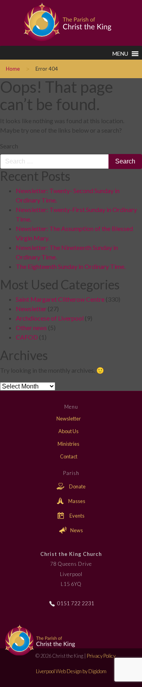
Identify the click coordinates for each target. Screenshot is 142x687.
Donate (77, 486)
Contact (68, 456)
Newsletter (31, 308)
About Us (68, 431)
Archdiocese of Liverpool (50, 318)
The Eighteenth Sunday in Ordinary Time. (70, 266)
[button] (120, 54)
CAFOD (27, 337)
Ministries (68, 444)
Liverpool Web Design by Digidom (71, 671)
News (76, 530)
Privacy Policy (101, 656)
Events (76, 515)
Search (9, 146)
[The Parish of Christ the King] (62, 20)
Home (13, 69)
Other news (31, 327)
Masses (76, 501)
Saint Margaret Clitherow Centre (60, 299)
